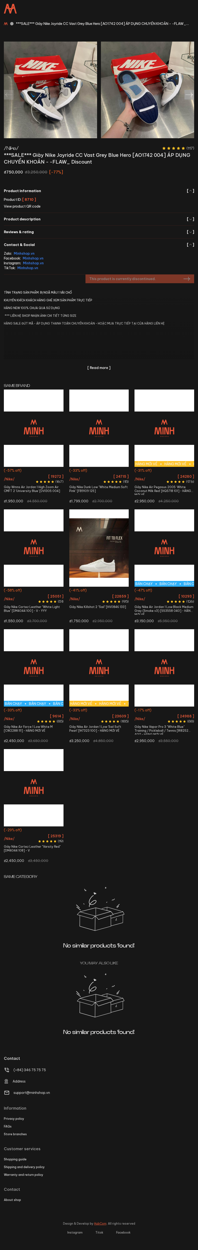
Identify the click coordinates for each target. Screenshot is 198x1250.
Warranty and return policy (23, 1175)
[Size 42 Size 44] (34, 787)
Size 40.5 (26, 591)
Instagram (75, 1232)
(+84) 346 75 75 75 (30, 1070)
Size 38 (55, 471)
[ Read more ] (99, 368)
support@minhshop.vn (32, 1093)
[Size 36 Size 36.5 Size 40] (164, 668)
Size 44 (178, 591)
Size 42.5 (172, 480)
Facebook (123, 1232)
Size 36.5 (26, 471)
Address (19, 1081)
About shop (12, 1200)
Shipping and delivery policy (24, 1167)
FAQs (8, 1126)
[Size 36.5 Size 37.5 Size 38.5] (99, 548)
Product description (99, 219)
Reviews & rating (99, 232)
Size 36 (11, 471)
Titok (99, 1232)
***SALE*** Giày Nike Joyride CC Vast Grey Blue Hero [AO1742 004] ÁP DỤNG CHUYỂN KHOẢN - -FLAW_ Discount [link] (101, 24)
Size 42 (27, 711)
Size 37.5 (41, 471)
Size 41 (40, 591)
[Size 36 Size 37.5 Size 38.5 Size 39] (99, 428)
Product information (99, 191)
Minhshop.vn (24, 253)
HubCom (100, 1223)
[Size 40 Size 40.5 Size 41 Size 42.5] (34, 548)
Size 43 (186, 480)
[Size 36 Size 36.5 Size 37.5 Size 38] (34, 428)
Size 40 (12, 591)
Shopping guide (15, 1159)
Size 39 (120, 471)
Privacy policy (14, 1118)
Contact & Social (99, 245)
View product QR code (22, 206)
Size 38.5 (106, 471)
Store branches (15, 1134)
